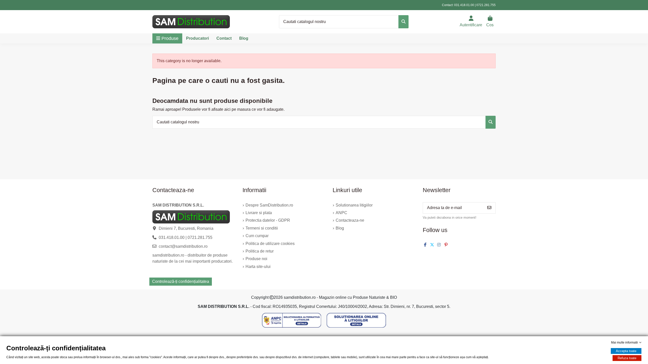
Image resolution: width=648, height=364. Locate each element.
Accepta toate (626, 351)
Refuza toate (627, 358)
